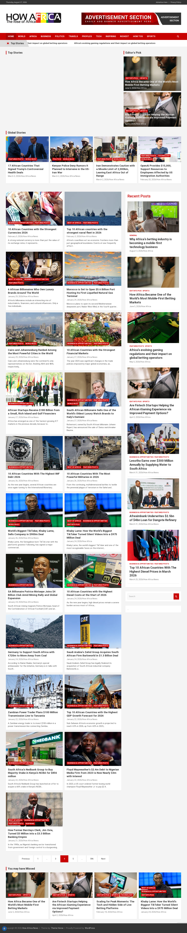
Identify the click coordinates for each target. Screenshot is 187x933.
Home (11, 36)
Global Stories (17, 132)
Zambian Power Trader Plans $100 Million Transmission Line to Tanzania (33, 714)
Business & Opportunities (21, 223)
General (133, 235)
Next (103, 859)
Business (46, 36)
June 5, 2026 (130, 88)
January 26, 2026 (15, 481)
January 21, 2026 (15, 840)
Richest (124, 36)
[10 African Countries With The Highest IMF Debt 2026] (34, 453)
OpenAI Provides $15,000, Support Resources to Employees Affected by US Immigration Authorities (156, 170)
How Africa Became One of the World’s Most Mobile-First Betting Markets (151, 83)
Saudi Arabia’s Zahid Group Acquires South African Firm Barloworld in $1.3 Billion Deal (93, 654)
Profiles (87, 36)
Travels (73, 36)
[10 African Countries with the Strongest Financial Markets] (92, 329)
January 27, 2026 (74, 357)
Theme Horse (57, 928)
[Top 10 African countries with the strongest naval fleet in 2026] (92, 209)
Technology (164, 156)
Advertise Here (161, 2)
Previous (26, 859)
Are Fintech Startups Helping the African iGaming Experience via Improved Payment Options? (150, 117)
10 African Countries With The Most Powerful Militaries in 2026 (88, 475)
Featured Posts (16, 159)
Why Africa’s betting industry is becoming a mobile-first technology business (151, 243)
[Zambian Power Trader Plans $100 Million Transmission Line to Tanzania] (34, 692)
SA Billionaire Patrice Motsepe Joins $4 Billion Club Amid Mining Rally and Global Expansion (32, 595)
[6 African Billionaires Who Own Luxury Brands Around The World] (34, 269)
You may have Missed (21, 868)
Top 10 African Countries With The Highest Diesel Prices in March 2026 (153, 571)
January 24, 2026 (74, 541)
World (21, 36)
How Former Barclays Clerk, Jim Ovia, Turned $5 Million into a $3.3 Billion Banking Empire (30, 833)
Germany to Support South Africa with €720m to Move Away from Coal (31, 654)
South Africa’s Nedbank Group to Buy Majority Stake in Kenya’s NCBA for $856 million (32, 773)
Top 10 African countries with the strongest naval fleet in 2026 (87, 231)
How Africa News (28, 176)
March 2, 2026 (58, 176)
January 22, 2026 (15, 719)
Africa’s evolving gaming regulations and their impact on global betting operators (93, 43)
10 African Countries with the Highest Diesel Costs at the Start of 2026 (89, 593)
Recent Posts (139, 196)
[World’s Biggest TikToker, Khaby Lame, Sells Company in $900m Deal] (34, 510)
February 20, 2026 (148, 179)
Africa (33, 36)
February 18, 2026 (104, 912)
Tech (99, 36)
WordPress (90, 928)
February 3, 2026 (15, 236)
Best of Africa (74, 223)
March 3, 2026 (14, 176)
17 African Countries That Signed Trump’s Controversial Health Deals (25, 169)
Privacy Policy (176, 2)
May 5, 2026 (135, 362)
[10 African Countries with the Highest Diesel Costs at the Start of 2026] (92, 571)
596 (92, 859)
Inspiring (111, 36)
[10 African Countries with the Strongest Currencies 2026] (34, 209)
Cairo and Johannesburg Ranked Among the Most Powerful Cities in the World (32, 351)
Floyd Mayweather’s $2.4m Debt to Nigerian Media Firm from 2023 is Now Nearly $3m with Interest (93, 773)
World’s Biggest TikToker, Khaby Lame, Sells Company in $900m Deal (31, 532)
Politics (59, 36)
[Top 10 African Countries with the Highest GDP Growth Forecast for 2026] (92, 692)
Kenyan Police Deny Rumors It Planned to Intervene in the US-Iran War (71, 169)
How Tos (138, 36)
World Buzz (31, 159)
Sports (151, 36)
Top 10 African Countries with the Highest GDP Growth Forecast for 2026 (92, 714)
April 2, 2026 (130, 124)
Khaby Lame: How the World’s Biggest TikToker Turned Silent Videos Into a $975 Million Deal (92, 534)
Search (176, 596)
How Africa (141, 88)
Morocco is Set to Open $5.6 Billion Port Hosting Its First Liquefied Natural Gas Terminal (91, 293)
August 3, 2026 (136, 251)
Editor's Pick (133, 52)
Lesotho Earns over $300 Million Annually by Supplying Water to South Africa (151, 464)
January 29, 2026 (15, 296)
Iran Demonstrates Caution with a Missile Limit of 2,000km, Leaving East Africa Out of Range (115, 170)
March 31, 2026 (136, 472)
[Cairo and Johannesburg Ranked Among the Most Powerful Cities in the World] (34, 329)
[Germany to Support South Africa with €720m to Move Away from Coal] (34, 631)
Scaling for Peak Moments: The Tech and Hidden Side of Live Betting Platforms (115, 905)
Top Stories (15, 52)
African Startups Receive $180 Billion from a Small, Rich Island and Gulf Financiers (34, 412)
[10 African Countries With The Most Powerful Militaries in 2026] (92, 453)
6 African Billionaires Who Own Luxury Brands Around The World (31, 291)
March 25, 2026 (136, 579)
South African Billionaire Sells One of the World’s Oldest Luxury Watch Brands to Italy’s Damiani (91, 413)
